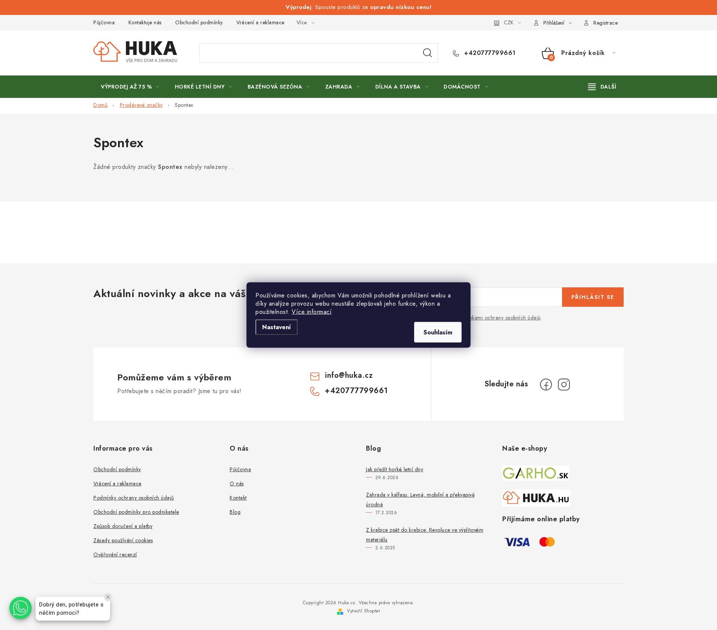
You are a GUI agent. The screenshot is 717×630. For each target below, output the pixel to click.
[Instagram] (564, 384)
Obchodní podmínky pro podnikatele (136, 512)
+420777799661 (489, 53)
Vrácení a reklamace (260, 22)
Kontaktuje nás (145, 22)
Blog (235, 512)
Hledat (427, 53)
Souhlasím (437, 332)
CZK (508, 22)
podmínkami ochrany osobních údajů (497, 317)
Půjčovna (104, 22)
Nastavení (276, 327)
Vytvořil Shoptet (363, 611)
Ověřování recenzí (115, 554)
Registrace (605, 23)
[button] (20, 608)
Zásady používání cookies (123, 540)
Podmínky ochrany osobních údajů (133, 497)
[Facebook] (546, 384)
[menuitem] (130, 86)
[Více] (602, 86)
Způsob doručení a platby (122, 526)
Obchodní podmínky (199, 22)
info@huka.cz (349, 375)
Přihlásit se (592, 297)
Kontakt (238, 497)
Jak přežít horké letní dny (394, 469)
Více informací (312, 312)
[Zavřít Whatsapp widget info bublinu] (108, 597)
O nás (237, 483)
